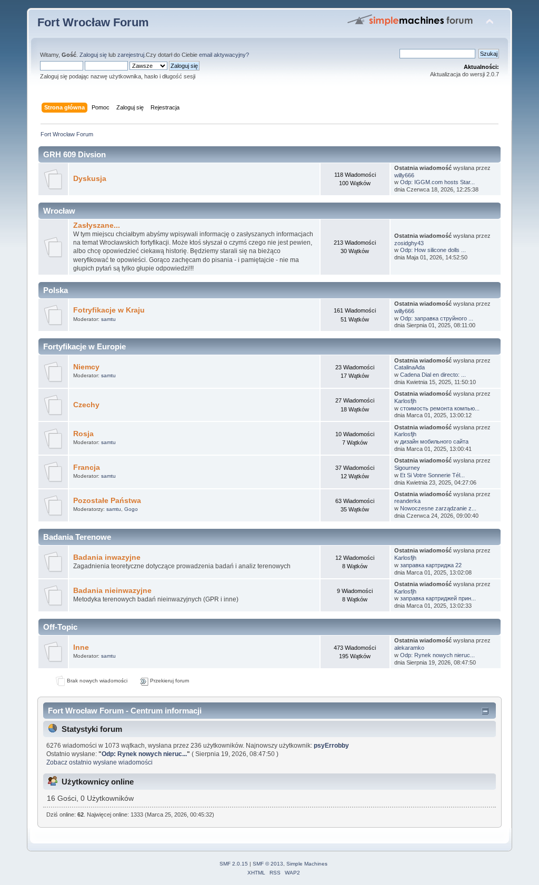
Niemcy (86, 367)
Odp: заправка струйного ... (436, 318)
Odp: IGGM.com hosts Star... (437, 182)
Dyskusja (89, 179)
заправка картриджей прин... (438, 598)
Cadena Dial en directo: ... (433, 374)
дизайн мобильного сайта (434, 441)
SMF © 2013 (268, 864)
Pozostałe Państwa (107, 501)
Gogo (131, 509)
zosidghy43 (409, 243)
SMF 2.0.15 (233, 864)
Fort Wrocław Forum (93, 22)
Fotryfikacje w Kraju (109, 310)
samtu (108, 319)
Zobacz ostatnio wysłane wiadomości (99, 762)
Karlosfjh (405, 401)
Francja (86, 467)
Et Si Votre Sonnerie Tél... (432, 475)
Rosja (83, 434)
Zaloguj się (93, 55)
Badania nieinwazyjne (112, 591)
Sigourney (407, 468)
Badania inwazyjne (107, 557)
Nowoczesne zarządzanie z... (438, 508)
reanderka (407, 501)
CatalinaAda (409, 367)
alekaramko (409, 648)
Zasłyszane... (96, 225)
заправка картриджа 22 (431, 565)
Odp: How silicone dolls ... (433, 250)
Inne (81, 647)
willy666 (404, 175)
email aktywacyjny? (224, 55)
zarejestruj (130, 55)
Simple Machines (306, 864)
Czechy (86, 405)
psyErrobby (331, 745)
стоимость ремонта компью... (440, 408)
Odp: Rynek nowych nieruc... (437, 655)
